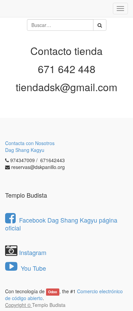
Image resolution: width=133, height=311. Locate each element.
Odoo (52, 291)
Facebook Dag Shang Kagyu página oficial (61, 223)
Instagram (32, 252)
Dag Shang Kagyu (24, 149)
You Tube (32, 268)
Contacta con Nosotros (30, 143)
